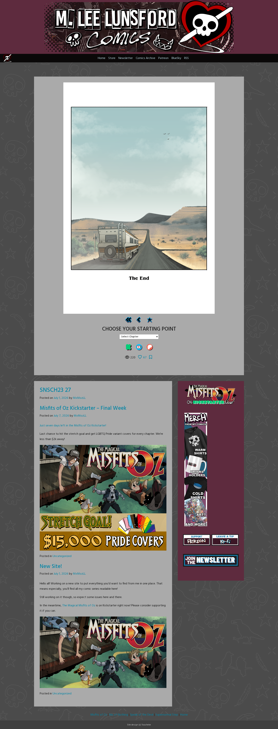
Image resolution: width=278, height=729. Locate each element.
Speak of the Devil (141, 714)
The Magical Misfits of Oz (78, 605)
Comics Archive (145, 58)
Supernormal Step (166, 714)
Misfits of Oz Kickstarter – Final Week (83, 408)
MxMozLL (79, 398)
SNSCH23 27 (55, 390)
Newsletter (125, 58)
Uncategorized (62, 556)
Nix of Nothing (118, 714)
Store (111, 58)
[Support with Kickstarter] (128, 347)
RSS (186, 58)
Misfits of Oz (98, 714)
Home (101, 58)
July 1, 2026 (61, 398)
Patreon (163, 58)
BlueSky (176, 58)
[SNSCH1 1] (128, 319)
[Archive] (149, 319)
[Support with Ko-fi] (139, 347)
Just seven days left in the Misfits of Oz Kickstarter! (73, 425)
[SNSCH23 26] (139, 319)
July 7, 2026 (61, 415)
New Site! (51, 566)
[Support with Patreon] (149, 347)
